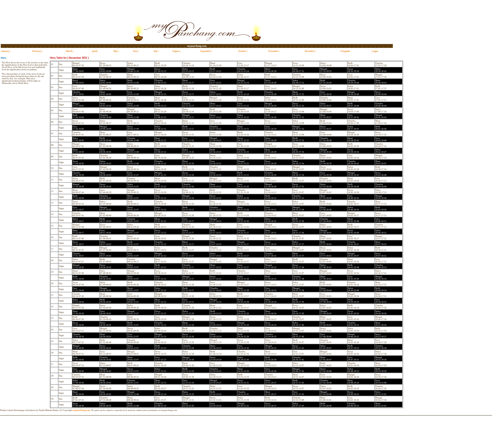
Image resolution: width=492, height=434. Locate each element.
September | (206, 51)
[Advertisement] (246, 8)
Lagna (375, 51)
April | (95, 51)
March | (70, 51)
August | (176, 51)
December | (310, 51)
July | (156, 51)
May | (116, 51)
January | (6, 51)
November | (273, 51)
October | (242, 51)
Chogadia (345, 51)
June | (136, 51)
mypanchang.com (196, 45)
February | (37, 51)
